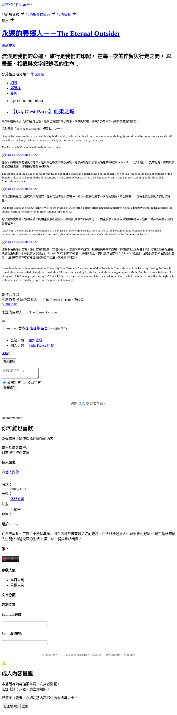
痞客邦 (35, 328)
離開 (25, 706)
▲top (5, 353)
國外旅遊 (35, 340)
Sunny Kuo (9, 304)
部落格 (15, 88)
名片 (13, 93)
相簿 (13, 83)
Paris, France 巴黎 (41, 345)
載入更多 (9, 361)
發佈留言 (9, 387)
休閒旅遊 (37, 74)
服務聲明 (129, 655)
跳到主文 (9, 45)
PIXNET (56, 655)
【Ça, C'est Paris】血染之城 (42, 111)
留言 (44, 328)
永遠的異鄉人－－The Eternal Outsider (61, 33)
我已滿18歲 (10, 706)
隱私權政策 (113, 655)
